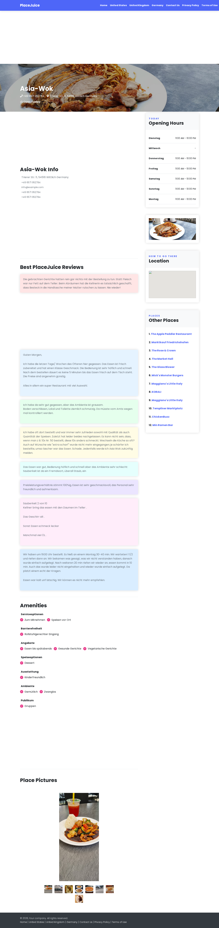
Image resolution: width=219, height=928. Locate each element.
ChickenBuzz (160, 417)
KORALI (156, 392)
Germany (157, 5)
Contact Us (173, 5)
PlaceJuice (30, 5)
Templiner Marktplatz (168, 408)
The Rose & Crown (164, 350)
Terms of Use (210, 5)
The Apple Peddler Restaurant (171, 334)
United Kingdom (139, 5)
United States (118, 5)
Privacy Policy (190, 5)
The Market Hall (162, 359)
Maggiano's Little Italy (167, 384)
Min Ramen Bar (162, 425)
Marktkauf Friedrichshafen (170, 342)
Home (103, 5)
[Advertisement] (96, 37)
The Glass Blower (163, 367)
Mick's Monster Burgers (167, 375)
